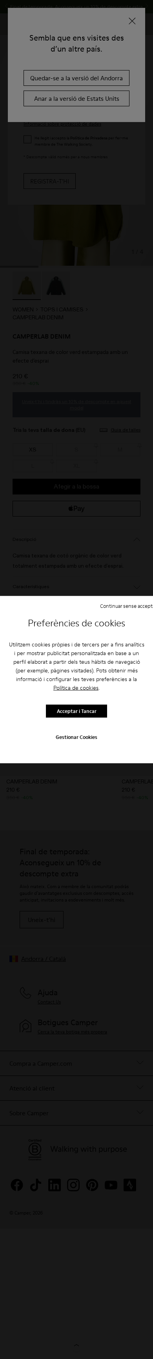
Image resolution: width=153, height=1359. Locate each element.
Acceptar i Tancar (77, 711)
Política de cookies (75, 687)
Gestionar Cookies (76, 736)
